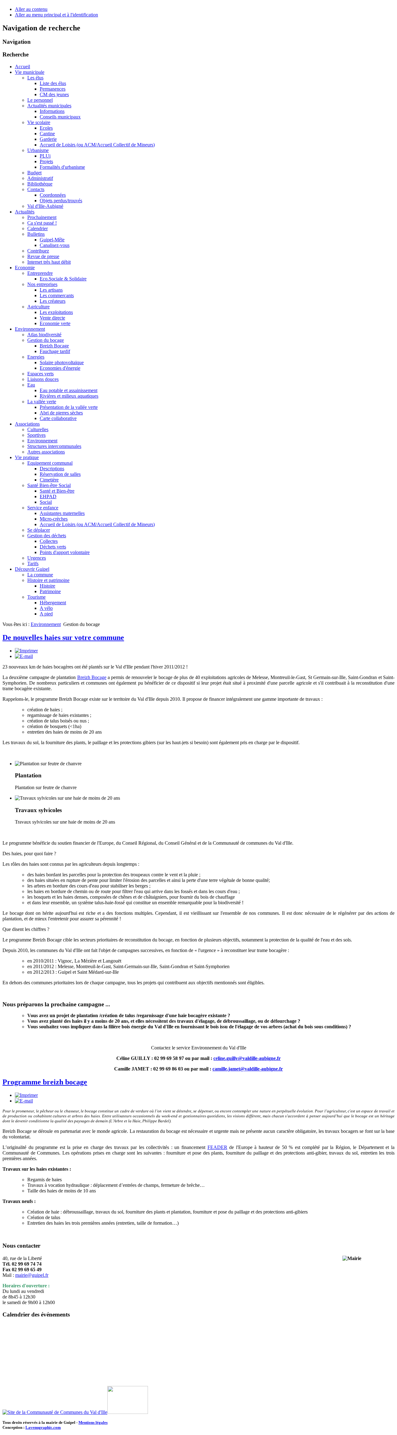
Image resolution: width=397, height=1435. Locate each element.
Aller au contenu (31, 9)
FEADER (217, 1147)
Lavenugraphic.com (43, 1427)
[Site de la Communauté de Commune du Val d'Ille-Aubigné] (54, 1412)
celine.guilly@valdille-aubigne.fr (247, 1058)
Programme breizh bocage (44, 1082)
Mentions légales (93, 1422)
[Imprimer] (26, 650)
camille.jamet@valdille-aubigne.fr (247, 1068)
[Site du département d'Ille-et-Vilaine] (127, 1412)
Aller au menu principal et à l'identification (56, 14)
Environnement (46, 624)
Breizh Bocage (91, 677)
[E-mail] (24, 656)
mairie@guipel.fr (31, 1275)
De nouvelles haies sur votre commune (63, 637)
